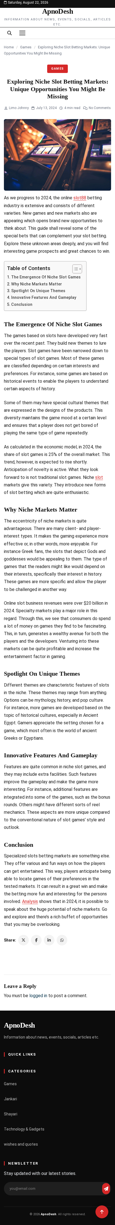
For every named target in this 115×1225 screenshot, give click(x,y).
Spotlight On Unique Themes (38, 290)
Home (9, 47)
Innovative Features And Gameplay (43, 297)
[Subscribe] (106, 1188)
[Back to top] (101, 1211)
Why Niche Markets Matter (36, 284)
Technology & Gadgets (24, 1129)
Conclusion (21, 304)
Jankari (10, 1099)
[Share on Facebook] (36, 940)
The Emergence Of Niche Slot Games (46, 277)
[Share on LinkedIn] (49, 940)
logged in (38, 995)
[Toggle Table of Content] (74, 269)
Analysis (30, 901)
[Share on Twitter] (23, 940)
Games (26, 47)
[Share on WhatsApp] (62, 940)
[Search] (9, 33)
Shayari (10, 1114)
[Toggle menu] (22, 33)
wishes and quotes (21, 1144)
